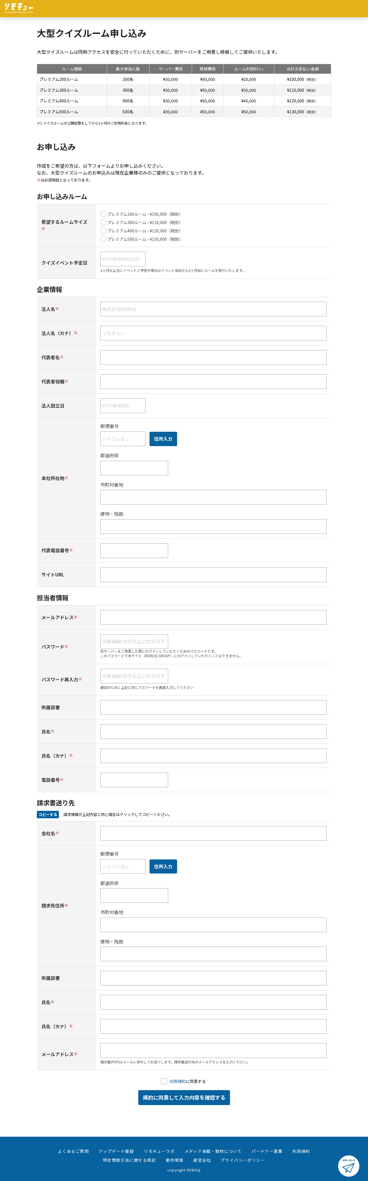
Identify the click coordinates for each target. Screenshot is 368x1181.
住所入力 (163, 438)
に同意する (188, 1081)
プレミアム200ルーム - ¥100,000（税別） (145, 214)
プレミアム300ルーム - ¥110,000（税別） (145, 222)
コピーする (48, 814)
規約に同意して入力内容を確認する (184, 1097)
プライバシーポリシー (243, 1160)
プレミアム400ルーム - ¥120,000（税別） (145, 231)
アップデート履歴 (116, 1151)
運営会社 (202, 1160)
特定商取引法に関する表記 (129, 1160)
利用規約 (178, 1081)
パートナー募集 (267, 1151)
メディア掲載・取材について (213, 1151)
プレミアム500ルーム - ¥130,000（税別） (145, 239)
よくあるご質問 (73, 1151)
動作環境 (175, 1160)
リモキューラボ (159, 1151)
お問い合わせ (348, 1166)
